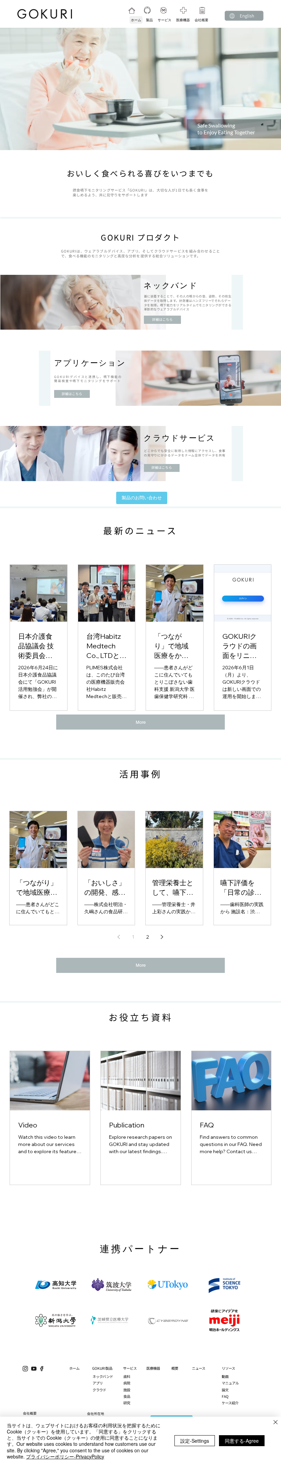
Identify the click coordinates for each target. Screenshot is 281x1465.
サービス (130, 1368)
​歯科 (126, 1376)
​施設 (126, 1389)
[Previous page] (119, 937)
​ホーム (74, 1368)
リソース (228, 1368)
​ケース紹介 (230, 1402)
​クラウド (99, 1389)
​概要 (174, 1368)
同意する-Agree (242, 1440)
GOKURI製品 (102, 1368)
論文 (225, 1389)
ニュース (198, 1368)
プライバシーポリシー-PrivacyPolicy (65, 1456)
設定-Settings (194, 1440)
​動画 (225, 1376)
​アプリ (98, 1382)
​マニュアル (230, 1382)
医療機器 (153, 1368)
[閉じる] (275, 1422)
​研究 (126, 1402)
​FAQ (225, 1396)
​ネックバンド (103, 1376)
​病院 (126, 1382)
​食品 (126, 1396)
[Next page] (162, 937)
